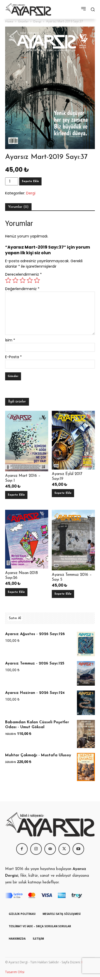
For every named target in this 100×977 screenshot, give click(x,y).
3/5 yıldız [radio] (22, 280)
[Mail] (50, 849)
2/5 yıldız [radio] (15, 280)
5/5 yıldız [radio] (37, 280)
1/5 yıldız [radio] (8, 280)
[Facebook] (22, 849)
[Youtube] (78, 849)
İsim (10, 340)
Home (9, 21)
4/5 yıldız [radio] (30, 280)
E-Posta (13, 356)
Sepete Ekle (30, 181)
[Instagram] (36, 849)
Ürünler (23, 21)
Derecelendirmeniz (23, 274)
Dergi (37, 21)
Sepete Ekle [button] (16, 495)
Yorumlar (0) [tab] (18, 207)
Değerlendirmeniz (22, 288)
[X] (64, 849)
